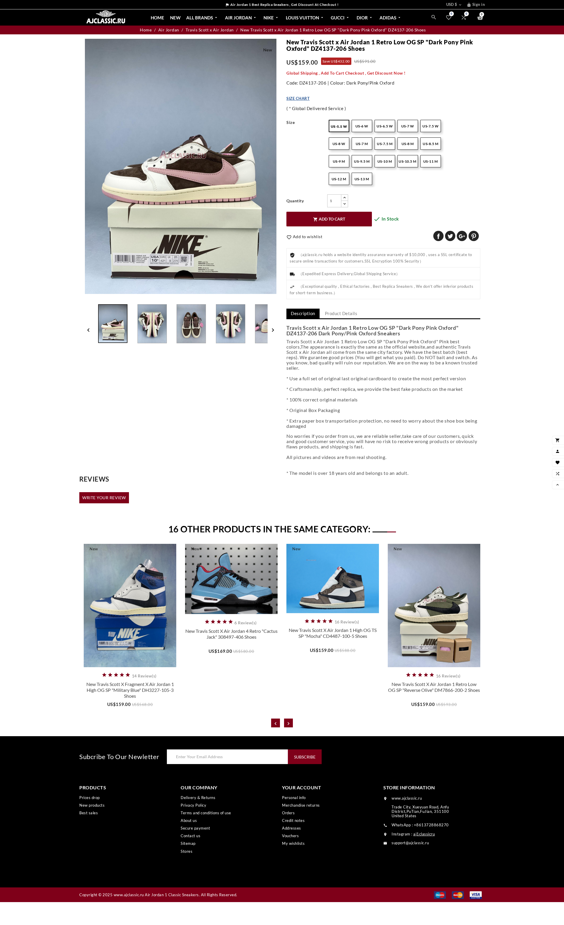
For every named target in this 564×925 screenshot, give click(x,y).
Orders (288, 812)
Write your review (104, 497)
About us (189, 820)
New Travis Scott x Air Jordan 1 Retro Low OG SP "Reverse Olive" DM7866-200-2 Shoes (434, 687)
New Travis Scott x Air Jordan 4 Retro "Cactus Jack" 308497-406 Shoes (231, 634)
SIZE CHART (298, 98)
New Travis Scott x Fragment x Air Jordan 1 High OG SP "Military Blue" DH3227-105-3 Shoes (130, 690)
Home (157, 17)
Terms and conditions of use (206, 812)
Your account (301, 787)
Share (438, 236)
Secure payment (195, 828)
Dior (365, 17)
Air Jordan (241, 17)
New (175, 17)
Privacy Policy (193, 805)
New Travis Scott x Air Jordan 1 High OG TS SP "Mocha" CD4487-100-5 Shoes (333, 633)
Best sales (88, 812)
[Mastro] (440, 894)
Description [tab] (303, 313)
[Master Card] (458, 894)
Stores (186, 851)
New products (92, 805)
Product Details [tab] (341, 313)
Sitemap (188, 843)
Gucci (340, 17)
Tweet (450, 236)
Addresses (291, 828)
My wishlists (293, 843)
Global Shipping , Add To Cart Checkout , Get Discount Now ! (346, 72)
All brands (202, 17)
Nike (271, 17)
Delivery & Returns (198, 797)
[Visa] (476, 894)
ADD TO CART (329, 219)
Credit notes (293, 820)
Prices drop (89, 797)
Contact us (190, 835)
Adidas (391, 17)
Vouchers (290, 835)
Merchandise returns (301, 805)
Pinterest (474, 236)
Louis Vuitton (305, 17)
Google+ (462, 236)
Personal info (294, 797)
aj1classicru (424, 834)
